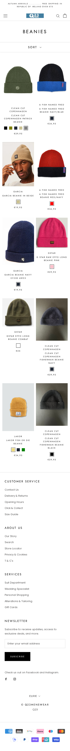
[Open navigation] (5, 15)
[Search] (58, 15)
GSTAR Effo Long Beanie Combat (18, 338)
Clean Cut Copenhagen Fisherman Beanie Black (52, 443)
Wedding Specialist (17, 589)
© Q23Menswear (35, 704)
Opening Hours (14, 502)
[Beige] (20, 128)
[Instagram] (14, 679)
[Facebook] (6, 679)
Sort (33, 47)
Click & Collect (14, 508)
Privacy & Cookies (16, 554)
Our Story (11, 536)
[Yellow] (13, 449)
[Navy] (15, 128)
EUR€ (33, 696)
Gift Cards (11, 607)
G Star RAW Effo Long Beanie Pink (52, 259)
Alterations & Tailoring (18, 601)
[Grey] (25, 128)
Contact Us (12, 490)
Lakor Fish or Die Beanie (18, 442)
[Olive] (10, 128)
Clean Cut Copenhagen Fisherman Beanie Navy (52, 358)
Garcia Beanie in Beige (18, 195)
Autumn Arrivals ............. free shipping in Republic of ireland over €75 (35, 5)
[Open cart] (64, 16)
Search (9, 542)
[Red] (51, 203)
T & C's (9, 561)
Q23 (35, 709)
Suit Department (15, 582)
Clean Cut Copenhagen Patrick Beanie (18, 118)
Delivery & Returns (16, 496)
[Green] (23, 449)
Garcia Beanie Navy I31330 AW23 (18, 276)
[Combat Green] (18, 345)
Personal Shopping (17, 595)
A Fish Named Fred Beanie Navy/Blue (51, 110)
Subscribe (17, 656)
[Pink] (51, 266)
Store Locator (13, 548)
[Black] (5, 128)
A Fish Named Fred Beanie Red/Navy (51, 196)
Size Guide (11, 514)
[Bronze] (30, 128)
